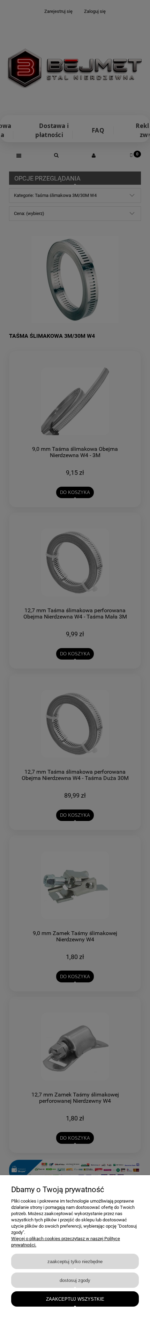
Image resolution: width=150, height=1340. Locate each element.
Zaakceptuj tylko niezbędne (75, 1261)
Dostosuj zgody (75, 1280)
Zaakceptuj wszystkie (75, 1299)
